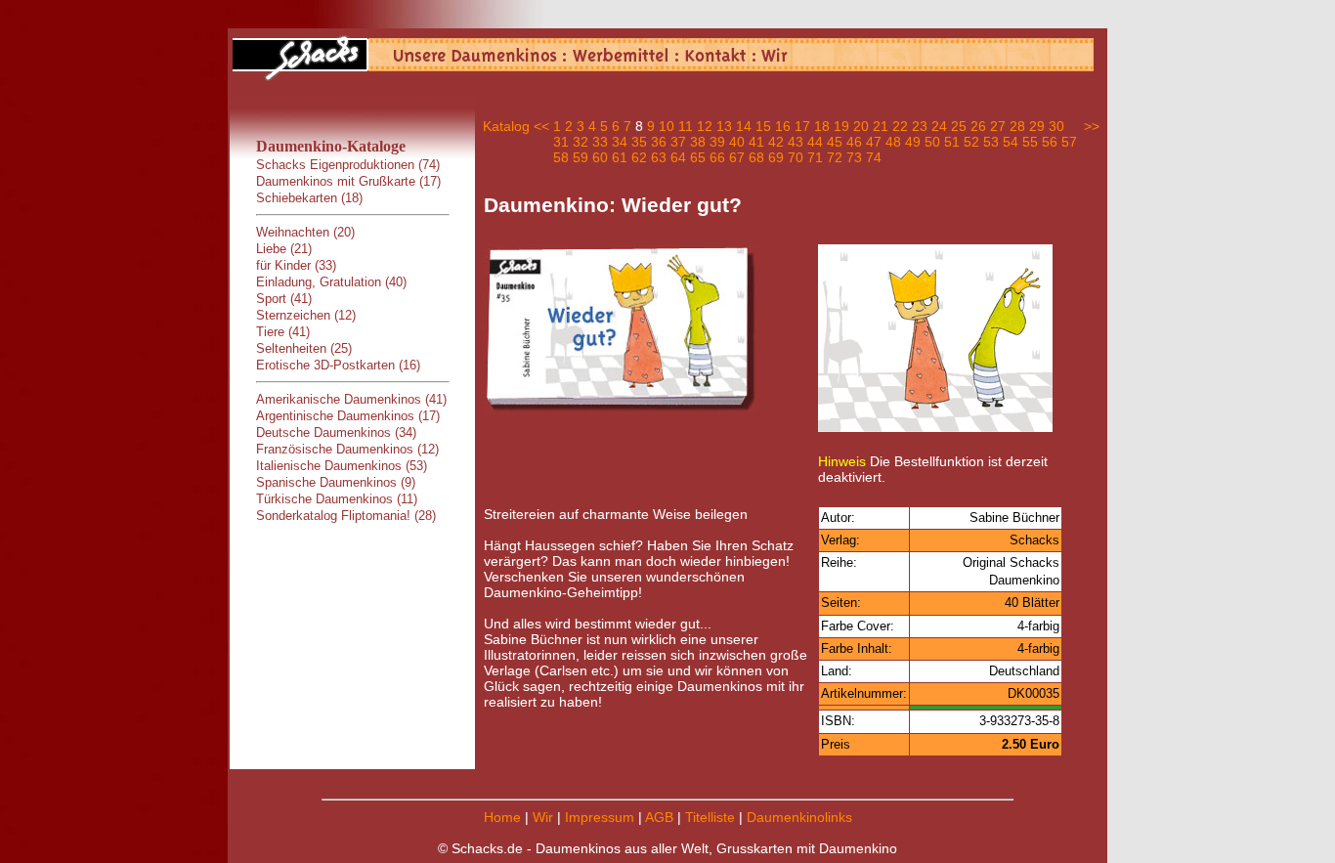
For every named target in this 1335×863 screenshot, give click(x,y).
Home (502, 817)
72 (834, 157)
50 (932, 142)
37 (678, 142)
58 (561, 157)
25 (959, 126)
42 (776, 142)
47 (874, 142)
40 (737, 142)
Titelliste (710, 817)
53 (991, 142)
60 (600, 157)
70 (795, 157)
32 (580, 142)
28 (1017, 126)
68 (756, 157)
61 (619, 157)
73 (854, 157)
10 (666, 126)
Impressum (599, 817)
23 (919, 126)
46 (854, 142)
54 (1010, 142)
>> (1091, 126)
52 (971, 142)
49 (913, 142)
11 (685, 126)
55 (1030, 142)
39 (717, 142)
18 (822, 126)
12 (704, 126)
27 (998, 126)
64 (678, 157)
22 (900, 126)
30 (1056, 126)
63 (659, 157)
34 (619, 142)
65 (698, 157)
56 (1049, 142)
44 (815, 142)
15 (763, 126)
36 (659, 142)
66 (717, 157)
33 (600, 142)
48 (893, 142)
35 (639, 142)
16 (783, 126)
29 (1037, 126)
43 (795, 142)
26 (978, 126)
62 (639, 157)
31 (561, 142)
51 (952, 142)
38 (698, 142)
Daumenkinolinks (799, 817)
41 (756, 142)
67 (737, 157)
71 (815, 157)
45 (834, 142)
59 (580, 157)
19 (841, 126)
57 (1069, 142)
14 (744, 126)
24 (939, 126)
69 (776, 157)
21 (880, 126)
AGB (659, 817)
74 (874, 157)
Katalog (506, 126)
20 (861, 126)
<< (541, 126)
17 (802, 126)
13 (724, 126)
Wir (543, 817)
